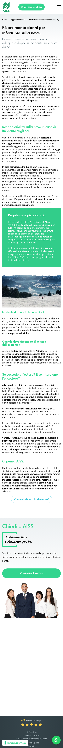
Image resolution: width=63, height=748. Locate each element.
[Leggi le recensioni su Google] (31, 722)
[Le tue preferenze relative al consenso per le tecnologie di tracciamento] (15, 743)
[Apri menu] (59, 6)
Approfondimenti (18, 19)
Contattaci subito (31, 573)
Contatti (31, 746)
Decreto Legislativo (19, 221)
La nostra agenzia (31, 742)
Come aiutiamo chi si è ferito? (31, 499)
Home (4, 19)
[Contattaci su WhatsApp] (56, 740)
